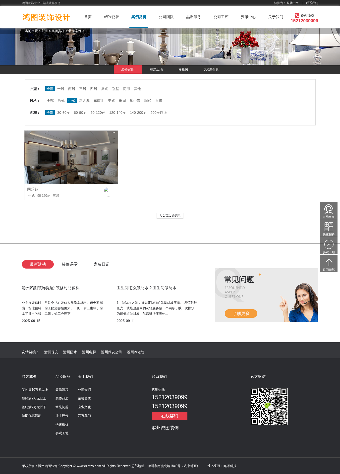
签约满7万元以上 (34, 398)
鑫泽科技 (230, 466)
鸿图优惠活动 (31, 416)
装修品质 (62, 398)
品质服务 (193, 17)
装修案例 (74, 31)
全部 (50, 101)
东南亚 (99, 101)
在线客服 (329, 217)
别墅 (115, 89)
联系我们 (312, 3)
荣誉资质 (84, 398)
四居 (93, 89)
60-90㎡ (80, 113)
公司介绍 (84, 390)
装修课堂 (70, 264)
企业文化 (84, 407)
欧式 (61, 101)
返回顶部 (329, 270)
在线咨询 (169, 416)
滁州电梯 (89, 352)
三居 (82, 89)
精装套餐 (111, 17)
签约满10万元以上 (35, 390)
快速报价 (62, 424)
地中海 (135, 101)
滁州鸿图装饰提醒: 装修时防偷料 (51, 288)
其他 (137, 89)
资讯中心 (248, 17)
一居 (60, 89)
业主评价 (62, 416)
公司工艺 (221, 17)
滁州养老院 (135, 352)
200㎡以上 (159, 113)
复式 (104, 89)
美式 (111, 101)
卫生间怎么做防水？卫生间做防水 (146, 288)
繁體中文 (293, 3)
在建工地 (156, 69)
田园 (122, 101)
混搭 (158, 101)
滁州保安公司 (111, 352)
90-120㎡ (98, 113)
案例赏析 (138, 17)
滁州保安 (51, 352)
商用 (126, 89)
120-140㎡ (117, 113)
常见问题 (62, 407)
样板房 (183, 69)
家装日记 (102, 264)
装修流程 (62, 390)
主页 (44, 31)
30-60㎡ (63, 113)
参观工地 (62, 433)
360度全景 (211, 69)
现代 (147, 101)
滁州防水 (70, 352)
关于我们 (275, 17)
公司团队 (166, 17)
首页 (88, 17)
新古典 (84, 101)
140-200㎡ (138, 113)
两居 (71, 89)
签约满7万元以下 (34, 407)
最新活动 (38, 264)
